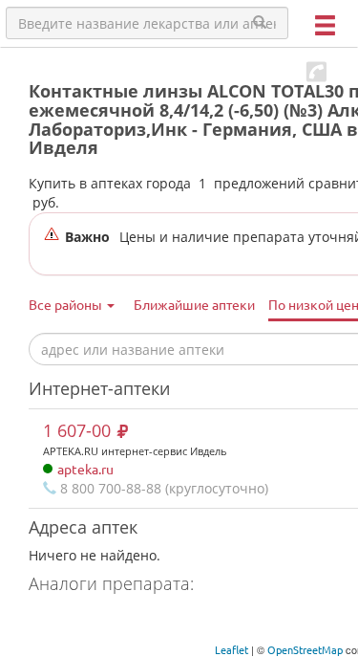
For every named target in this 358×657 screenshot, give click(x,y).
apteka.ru (85, 468)
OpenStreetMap (305, 649)
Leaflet (231, 649)
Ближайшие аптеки (194, 304)
